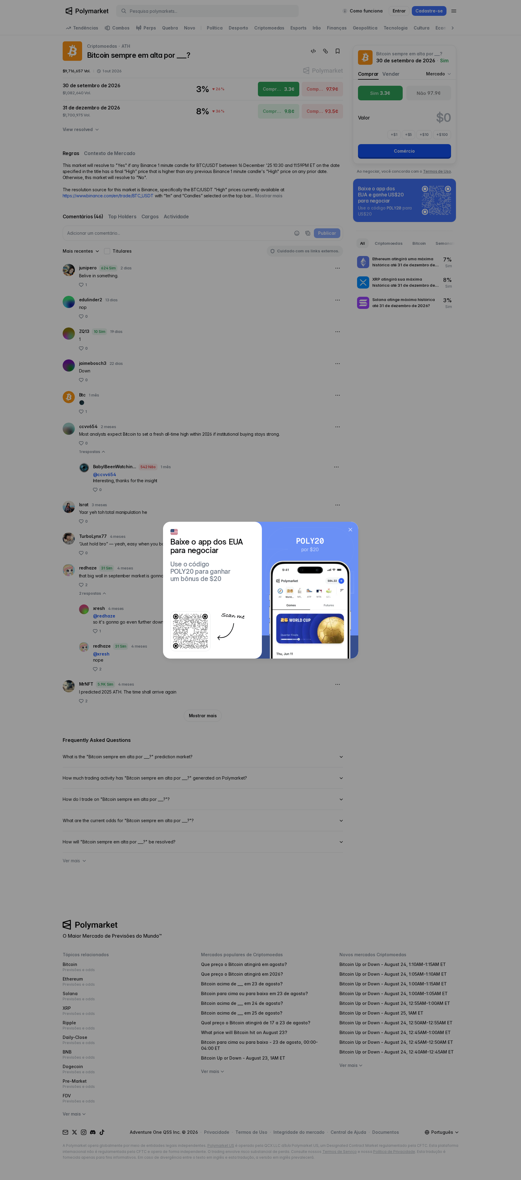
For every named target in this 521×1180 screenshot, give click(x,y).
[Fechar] (350, 529)
